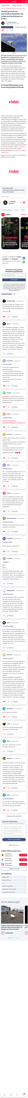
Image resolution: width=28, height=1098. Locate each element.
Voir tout (24, 214)
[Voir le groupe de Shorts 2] (10, 251)
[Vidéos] (11, 1094)
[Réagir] (7, 30)
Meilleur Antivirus (17, 5)
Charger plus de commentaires (14, 816)
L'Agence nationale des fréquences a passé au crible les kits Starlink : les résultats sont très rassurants (12, 927)
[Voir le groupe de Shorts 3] (12, 251)
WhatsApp (15, 259)
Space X (25, 8)
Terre (9, 75)
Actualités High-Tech (11, 8)
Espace (20, 8)
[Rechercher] (4, 2)
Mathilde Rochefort (11, 22)
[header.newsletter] (7, 2)
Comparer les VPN (14, 868)
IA (25, 5)
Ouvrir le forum (15, 845)
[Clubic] (14, 2)
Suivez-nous (7, 27)
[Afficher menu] (2, 1)
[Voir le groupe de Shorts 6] (17, 251)
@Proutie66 (5, 396)
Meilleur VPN (5, 5)
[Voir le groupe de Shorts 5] (16, 251)
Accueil (3, 8)
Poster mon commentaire (14, 839)
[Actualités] (5, 1094)
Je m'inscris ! (14, 279)
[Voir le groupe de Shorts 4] (14, 251)
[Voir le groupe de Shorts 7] (19, 251)
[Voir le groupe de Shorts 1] (9, 251)
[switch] (23, 2)
